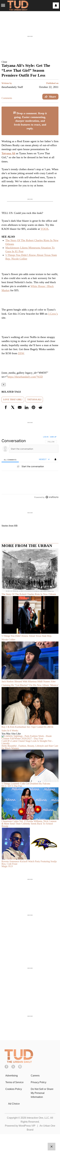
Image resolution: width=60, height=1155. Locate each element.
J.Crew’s (53, 313)
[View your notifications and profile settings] (56, 5)
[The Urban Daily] (19, 1062)
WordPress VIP (27, 1125)
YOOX (44, 228)
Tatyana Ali (8, 153)
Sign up (53, 437)
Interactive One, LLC (38, 1117)
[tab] (10, 459)
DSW (21, 353)
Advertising (11, 1075)
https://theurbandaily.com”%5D (25, 376)
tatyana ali (34, 399)
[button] (30, 61)
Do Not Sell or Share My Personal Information (42, 1093)
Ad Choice (14, 1103)
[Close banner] (56, 108)
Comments (7, 98)
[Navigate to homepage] (17, 6)
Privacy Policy (38, 1082)
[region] (30, 467)
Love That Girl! (12, 399)
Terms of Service (14, 1082)
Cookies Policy (13, 1089)
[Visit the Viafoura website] (51, 497)
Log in (45, 437)
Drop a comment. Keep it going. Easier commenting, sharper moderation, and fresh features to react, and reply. (30, 121)
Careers (35, 1075)
